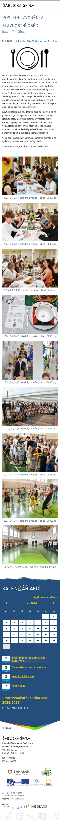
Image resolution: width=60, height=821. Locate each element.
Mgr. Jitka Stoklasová (32, 41)
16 (54, 628)
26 (22, 640)
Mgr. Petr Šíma (51, 41)
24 (6, 640)
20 (30, 634)
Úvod (5, 31)
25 (14, 640)
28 (38, 640)
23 (54, 634)
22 (46, 634)
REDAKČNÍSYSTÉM (6, 806)
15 (46, 628)
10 (6, 628)
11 (14, 628)
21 (38, 634)
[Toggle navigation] (55, 5)
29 (46, 640)
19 (22, 634)
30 (54, 640)
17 (6, 634)
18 (14, 634)
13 (30, 628)
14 (38, 628)
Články (21, 31)
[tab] (30, 659)
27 (30, 640)
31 (6, 646)
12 (22, 628)
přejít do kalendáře (44, 597)
